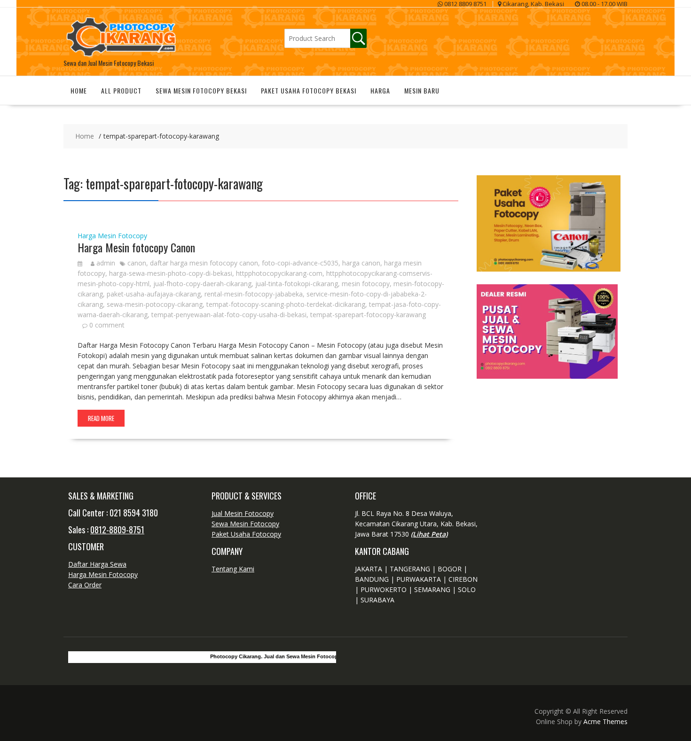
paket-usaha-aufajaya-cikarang (154, 293)
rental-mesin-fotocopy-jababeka (253, 293)
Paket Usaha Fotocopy (246, 534)
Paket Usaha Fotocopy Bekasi (308, 90)
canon (136, 262)
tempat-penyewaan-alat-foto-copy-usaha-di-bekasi (228, 314)
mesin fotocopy (366, 283)
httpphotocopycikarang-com (279, 273)
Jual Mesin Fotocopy (243, 513)
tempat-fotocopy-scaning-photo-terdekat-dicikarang (285, 304)
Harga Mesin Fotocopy (112, 235)
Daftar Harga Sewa (97, 564)
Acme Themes (605, 721)
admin (105, 262)
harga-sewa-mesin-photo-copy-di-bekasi (170, 273)
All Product (121, 90)
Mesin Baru (422, 90)
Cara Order (85, 584)
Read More (101, 418)
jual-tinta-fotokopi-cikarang (296, 283)
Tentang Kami (233, 568)
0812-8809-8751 (117, 529)
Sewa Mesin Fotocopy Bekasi (201, 90)
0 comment (107, 324)
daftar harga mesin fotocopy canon (204, 262)
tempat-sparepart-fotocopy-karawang (368, 314)
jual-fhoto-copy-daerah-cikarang (202, 283)
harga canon (361, 262)
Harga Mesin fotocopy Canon (136, 247)
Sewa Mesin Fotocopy (245, 523)
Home (79, 90)
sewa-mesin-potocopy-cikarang (155, 304)
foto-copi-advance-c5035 (300, 262)
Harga (380, 90)
